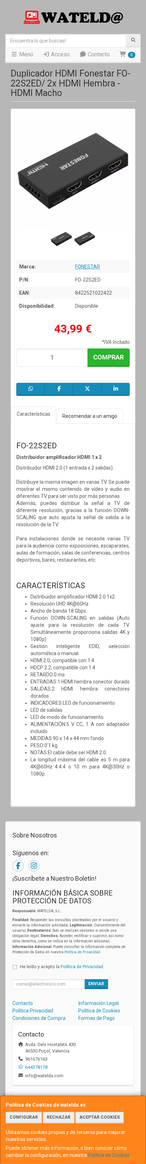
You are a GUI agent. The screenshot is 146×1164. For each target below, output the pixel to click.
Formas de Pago (96, 1018)
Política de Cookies (109, 1155)
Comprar (108, 357)
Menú (25, 54)
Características (33, 414)
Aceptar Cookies (99, 1117)
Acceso (60, 54)
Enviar (96, 983)
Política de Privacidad (82, 952)
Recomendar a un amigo (89, 416)
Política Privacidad (32, 1010)
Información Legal (98, 1003)
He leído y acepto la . (62, 966)
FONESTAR (87, 266)
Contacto (98, 54)
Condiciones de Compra (39, 1018)
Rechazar (59, 1117)
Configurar (24, 1117)
